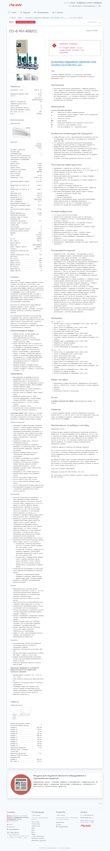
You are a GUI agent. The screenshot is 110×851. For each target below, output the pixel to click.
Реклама (101, 803)
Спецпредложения (42, 12)
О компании (58, 12)
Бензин (34, 834)
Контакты (11, 827)
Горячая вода (36, 826)
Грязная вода (36, 823)
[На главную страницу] (15, 5)
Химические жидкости (38, 838)
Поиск (59, 824)
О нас (10, 824)
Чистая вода (35, 821)
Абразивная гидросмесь (39, 840)
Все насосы (36, 815)
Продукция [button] (26, 12)
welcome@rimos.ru (91, 6)
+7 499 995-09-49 (76, 6)
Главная (13, 12)
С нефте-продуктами (38, 836)
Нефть (33, 828)
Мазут (33, 830)
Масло (33, 832)
